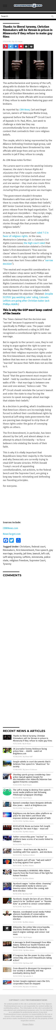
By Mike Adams (28, 821)
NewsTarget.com (12, 534)
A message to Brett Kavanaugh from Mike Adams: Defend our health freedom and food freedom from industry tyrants (32, 945)
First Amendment (25, 550)
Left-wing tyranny (12, 557)
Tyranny (7, 564)
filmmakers (9, 550)
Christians (25, 546)
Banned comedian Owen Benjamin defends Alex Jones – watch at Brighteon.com (32, 804)
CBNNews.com (10, 528)
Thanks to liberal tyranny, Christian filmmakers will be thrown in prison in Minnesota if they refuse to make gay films (32, 738)
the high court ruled (34, 243)
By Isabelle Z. (28, 976)
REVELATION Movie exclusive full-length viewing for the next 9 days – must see (31, 827)
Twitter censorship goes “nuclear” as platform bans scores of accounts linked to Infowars (33, 839)
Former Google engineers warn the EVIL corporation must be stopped (31, 982)
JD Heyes (18, 41)
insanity (18, 553)
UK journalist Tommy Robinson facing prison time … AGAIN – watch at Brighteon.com (30, 751)
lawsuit (36, 553)
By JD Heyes (27, 744)
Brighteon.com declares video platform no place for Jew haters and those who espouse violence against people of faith (32, 816)
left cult (45, 553)
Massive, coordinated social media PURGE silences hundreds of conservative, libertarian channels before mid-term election (32, 915)
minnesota (37, 557)
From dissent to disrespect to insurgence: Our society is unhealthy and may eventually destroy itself (32, 971)
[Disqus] (28, 615)
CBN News (24, 109)
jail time (27, 553)
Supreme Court (37, 560)
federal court (38, 546)
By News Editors (29, 855)
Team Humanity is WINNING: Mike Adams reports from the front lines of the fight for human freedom (33, 873)
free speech (41, 550)
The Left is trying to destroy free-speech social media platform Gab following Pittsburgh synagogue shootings (31, 792)
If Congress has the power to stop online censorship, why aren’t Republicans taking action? (32, 958)
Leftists (26, 557)
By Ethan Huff (27, 757)
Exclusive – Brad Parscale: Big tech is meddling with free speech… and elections (32, 850)
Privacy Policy (28, 1024)
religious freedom (18, 560)
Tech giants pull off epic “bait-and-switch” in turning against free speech (32, 861)
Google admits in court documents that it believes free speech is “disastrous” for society (31, 764)
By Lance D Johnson (30, 770)
